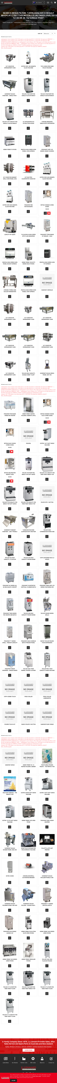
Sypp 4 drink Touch (10, 696)
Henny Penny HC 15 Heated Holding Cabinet (28, 765)
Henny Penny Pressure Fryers (28, 960)
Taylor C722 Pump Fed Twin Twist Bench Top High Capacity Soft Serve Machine (28, 989)
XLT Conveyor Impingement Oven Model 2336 (10, 319)
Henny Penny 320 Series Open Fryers (10, 960)
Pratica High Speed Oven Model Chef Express (28, 290)
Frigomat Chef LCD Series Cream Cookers (47, 150)
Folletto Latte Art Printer (47, 849)
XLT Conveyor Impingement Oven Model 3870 (47, 319)
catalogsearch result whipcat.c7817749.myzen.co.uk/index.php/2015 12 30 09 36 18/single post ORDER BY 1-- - (28, 39)
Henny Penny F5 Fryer (9, 149)
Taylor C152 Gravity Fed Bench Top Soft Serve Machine (9, 503)
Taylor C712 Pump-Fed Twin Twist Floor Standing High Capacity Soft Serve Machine (47, 989)
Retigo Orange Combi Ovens (47, 205)
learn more (28, 1050)
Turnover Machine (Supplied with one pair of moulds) (28, 531)
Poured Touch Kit (9, 724)
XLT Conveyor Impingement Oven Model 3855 (10, 347)
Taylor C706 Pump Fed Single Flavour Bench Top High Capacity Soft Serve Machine (28, 96)
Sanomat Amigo (10, 765)
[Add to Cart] (48, 213)
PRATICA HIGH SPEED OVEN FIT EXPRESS (47, 263)
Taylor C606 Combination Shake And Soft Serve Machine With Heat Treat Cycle (47, 532)
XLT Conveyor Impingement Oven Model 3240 (10, 374)
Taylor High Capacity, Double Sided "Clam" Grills (28, 374)
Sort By (40, 33)
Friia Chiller (28, 696)
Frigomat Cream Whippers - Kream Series (9, 669)
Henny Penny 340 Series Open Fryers (47, 932)
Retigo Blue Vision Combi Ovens (10, 444)
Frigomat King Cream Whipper (47, 821)
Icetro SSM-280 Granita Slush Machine (10, 205)
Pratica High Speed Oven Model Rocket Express (9, 263)
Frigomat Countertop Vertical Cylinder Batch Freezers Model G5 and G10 (28, 588)
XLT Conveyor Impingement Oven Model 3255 (47, 347)
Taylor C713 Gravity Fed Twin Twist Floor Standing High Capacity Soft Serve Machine (9, 1017)
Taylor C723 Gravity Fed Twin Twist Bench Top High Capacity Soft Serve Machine (28, 504)
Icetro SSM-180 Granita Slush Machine (28, 67)
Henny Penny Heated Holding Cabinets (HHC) (28, 414)
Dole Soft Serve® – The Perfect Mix (10, 793)
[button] (40, 2)
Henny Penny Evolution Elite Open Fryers (28, 932)
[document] (28, 1078)
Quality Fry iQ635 (10, 234)
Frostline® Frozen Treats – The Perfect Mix (47, 765)
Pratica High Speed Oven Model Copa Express (28, 150)
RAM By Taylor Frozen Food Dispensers (47, 641)
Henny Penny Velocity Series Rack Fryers (28, 263)
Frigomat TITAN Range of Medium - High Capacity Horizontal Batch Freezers (47, 237)
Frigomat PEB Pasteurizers (28, 205)
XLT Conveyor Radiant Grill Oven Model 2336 (10, 178)
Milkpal (28, 443)
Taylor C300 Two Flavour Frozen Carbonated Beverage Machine (47, 961)
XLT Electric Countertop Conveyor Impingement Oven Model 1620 (28, 179)
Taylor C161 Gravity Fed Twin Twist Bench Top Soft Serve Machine (47, 474)
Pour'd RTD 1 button (47, 502)
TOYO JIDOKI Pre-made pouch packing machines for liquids (47, 67)
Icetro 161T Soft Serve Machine (47, 444)
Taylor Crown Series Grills (47, 614)
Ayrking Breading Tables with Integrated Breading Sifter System (47, 123)
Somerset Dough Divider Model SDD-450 (10, 849)
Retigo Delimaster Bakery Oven (10, 473)
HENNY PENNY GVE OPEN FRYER (28, 821)
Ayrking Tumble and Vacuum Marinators (10, 290)
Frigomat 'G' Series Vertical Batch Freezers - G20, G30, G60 (47, 905)
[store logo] (8, 3)
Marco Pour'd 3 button (28, 724)
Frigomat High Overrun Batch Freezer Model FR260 (28, 642)
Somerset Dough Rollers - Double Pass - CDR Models (28, 905)
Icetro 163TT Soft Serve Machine (47, 793)
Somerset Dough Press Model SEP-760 (47, 374)
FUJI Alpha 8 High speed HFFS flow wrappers (28, 235)
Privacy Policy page (36, 1076)
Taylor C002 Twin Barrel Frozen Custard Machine (28, 670)
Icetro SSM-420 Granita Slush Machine (47, 178)
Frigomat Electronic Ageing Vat (9, 932)
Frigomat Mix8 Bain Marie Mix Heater (10, 414)
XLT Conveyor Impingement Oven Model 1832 (10, 67)
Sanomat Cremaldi (47, 290)
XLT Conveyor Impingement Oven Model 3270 (28, 347)
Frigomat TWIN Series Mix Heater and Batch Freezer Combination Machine (10, 615)
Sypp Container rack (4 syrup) (47, 558)
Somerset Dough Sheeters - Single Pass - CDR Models (9, 95)
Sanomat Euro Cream (47, 724)
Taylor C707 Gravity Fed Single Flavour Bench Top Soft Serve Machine (9, 123)
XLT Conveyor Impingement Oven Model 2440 (28, 319)
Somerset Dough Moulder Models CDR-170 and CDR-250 (47, 877)
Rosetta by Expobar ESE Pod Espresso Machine (28, 849)
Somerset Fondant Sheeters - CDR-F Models (9, 530)
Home (27, 21)
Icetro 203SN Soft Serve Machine (28, 793)
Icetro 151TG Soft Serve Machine (9, 821)
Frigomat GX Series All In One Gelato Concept (10, 586)
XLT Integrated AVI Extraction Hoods (28, 122)
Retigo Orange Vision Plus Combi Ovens (47, 414)
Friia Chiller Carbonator (47, 697)
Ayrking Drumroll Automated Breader (28, 876)
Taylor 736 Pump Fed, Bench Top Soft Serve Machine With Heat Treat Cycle (28, 475)
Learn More (9, 72)
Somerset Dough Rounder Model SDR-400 (10, 904)
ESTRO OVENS (10, 876)
